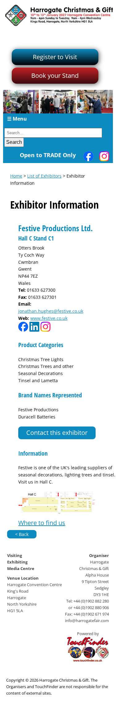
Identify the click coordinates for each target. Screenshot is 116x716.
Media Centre (20, 568)
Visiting (14, 555)
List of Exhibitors (44, 176)
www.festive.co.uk (48, 318)
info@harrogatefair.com (87, 620)
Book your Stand (55, 75)
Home (16, 176)
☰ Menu (17, 118)
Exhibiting (17, 562)
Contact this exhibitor (57, 432)
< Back (21, 534)
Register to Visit (55, 57)
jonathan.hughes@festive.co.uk (50, 311)
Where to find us (41, 523)
